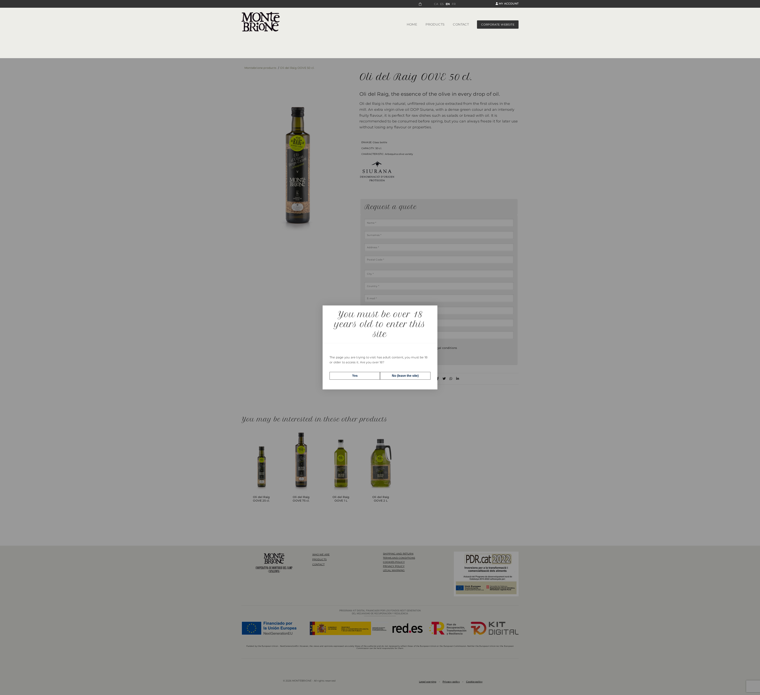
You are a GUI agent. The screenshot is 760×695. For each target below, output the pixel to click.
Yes (355, 375)
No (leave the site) (405, 375)
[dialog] (380, 347)
